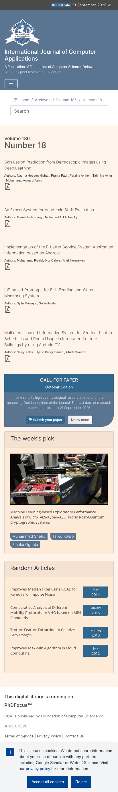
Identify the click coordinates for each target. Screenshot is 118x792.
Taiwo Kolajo (63, 536)
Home (24, 99)
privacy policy (38, 768)
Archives (42, 99)
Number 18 (92, 99)
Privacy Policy (49, 736)
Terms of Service (19, 736)
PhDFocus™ (18, 705)
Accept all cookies (48, 781)
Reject (81, 781)
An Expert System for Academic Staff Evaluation (49, 209)
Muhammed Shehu (29, 536)
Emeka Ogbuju (25, 544)
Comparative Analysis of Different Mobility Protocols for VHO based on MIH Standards (45, 612)
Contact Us (74, 736)
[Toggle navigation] (11, 83)
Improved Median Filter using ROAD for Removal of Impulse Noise (43, 591)
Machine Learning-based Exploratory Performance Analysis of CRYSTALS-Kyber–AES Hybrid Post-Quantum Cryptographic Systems (57, 517)
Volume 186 (66, 99)
